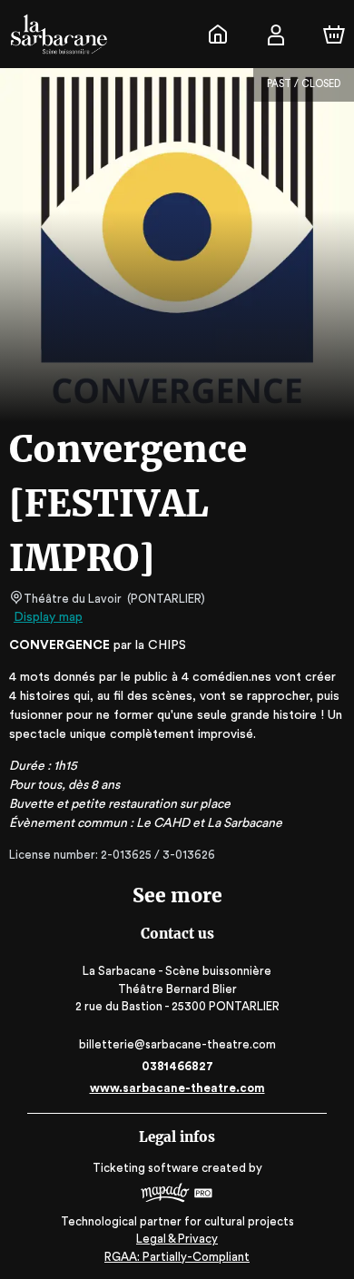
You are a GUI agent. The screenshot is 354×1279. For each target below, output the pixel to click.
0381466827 (177, 1066)
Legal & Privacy (177, 1239)
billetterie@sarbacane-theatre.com (177, 1044)
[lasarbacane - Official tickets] (218, 34)
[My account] (276, 34)
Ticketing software (146, 1168)
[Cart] (334, 34)
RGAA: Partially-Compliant (177, 1257)
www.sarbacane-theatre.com (177, 1088)
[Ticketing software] (177, 1195)
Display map (48, 617)
